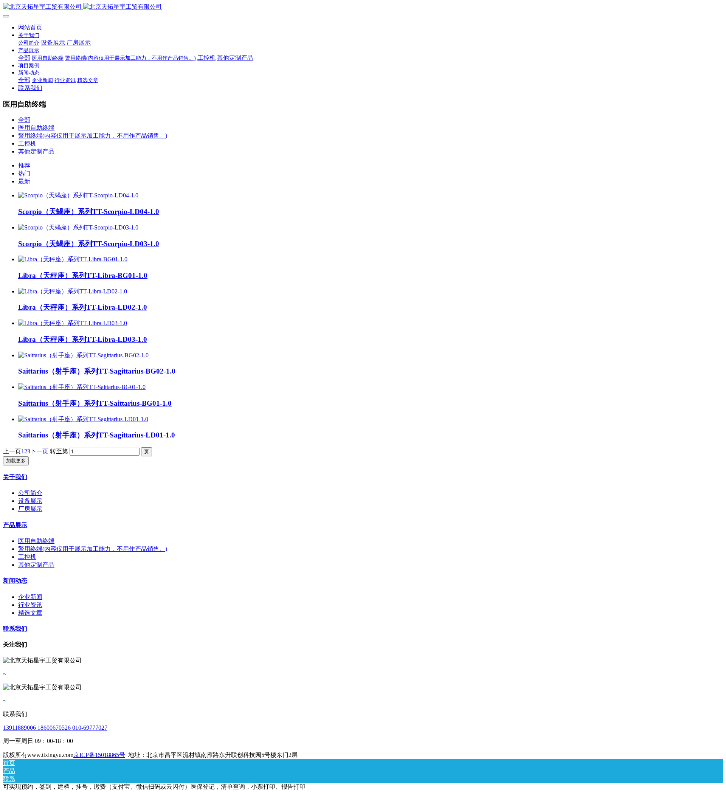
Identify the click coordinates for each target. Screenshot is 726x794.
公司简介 (30, 493)
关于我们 (15, 477)
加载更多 (16, 461)
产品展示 (15, 525)
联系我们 (15, 628)
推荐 (24, 165)
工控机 (27, 143)
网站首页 (30, 27)
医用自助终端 (36, 127)
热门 (24, 173)
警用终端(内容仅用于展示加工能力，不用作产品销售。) (92, 135)
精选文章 (30, 612)
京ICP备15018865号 (99, 755)
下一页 (39, 451)
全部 (24, 57)
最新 (24, 181)
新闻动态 (15, 580)
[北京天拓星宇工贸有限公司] (363, 7)
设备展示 (30, 501)
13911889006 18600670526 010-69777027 (55, 727)
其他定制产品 (36, 151)
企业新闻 (30, 597)
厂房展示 (30, 509)
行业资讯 (30, 605)
